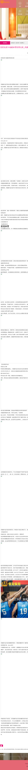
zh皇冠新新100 (4, 221)
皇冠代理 (17, 42)
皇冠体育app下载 (5, 270)
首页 (20, 6)
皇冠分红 (13, 371)
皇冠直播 (20, 14)
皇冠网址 (22, 42)
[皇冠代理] (4, 1)
